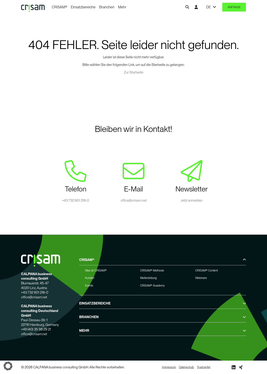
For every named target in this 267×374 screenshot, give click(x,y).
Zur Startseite (133, 72)
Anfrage (234, 7)
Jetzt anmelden (192, 200)
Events (89, 285)
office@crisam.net (134, 200)
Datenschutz (186, 367)
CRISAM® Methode (152, 270)
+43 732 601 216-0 (75, 200)
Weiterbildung (148, 278)
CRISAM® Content (206, 270)
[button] (8, 366)
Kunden (89, 278)
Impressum (169, 367)
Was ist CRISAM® (96, 270)
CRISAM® (59, 7)
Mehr (122, 7)
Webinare (201, 278)
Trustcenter (204, 367)
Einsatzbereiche (83, 7)
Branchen (106, 7)
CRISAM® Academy (152, 285)
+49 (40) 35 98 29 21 (36, 329)
